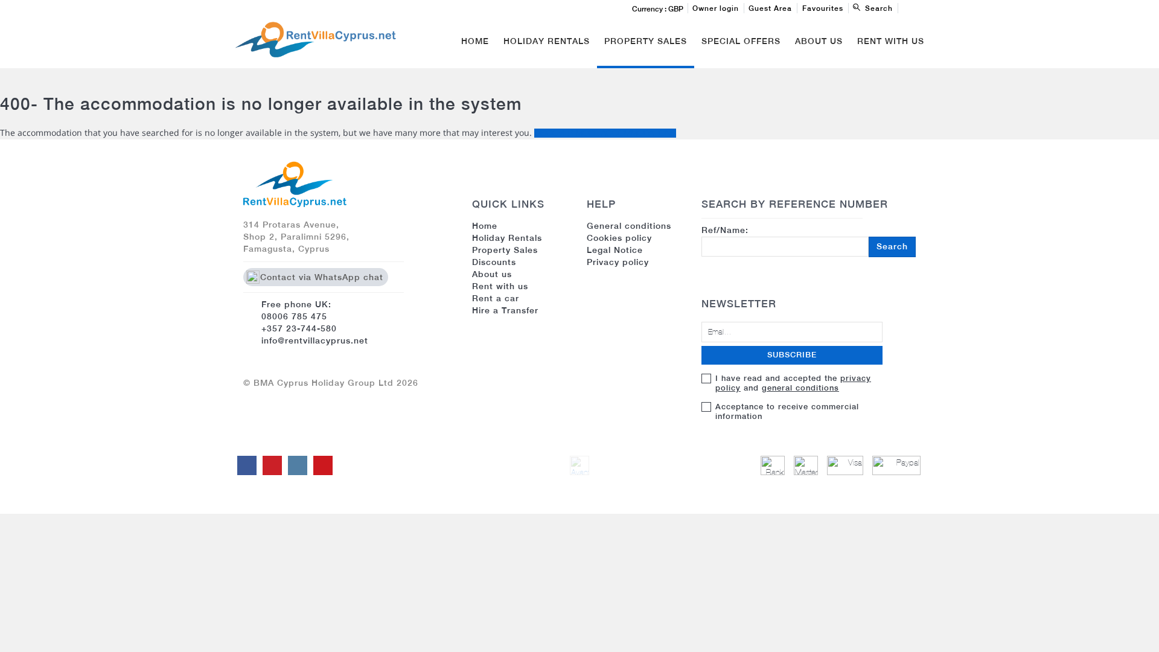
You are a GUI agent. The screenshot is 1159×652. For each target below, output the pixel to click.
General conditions (629, 226)
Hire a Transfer (505, 310)
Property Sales (645, 41)
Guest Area (770, 8)
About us (492, 274)
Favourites (822, 8)
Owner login (715, 8)
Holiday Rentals (546, 41)
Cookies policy (619, 238)
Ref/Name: (804, 238)
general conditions (800, 387)
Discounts (494, 262)
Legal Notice (615, 250)
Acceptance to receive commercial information (787, 411)
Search (892, 246)
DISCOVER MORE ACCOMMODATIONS (605, 133)
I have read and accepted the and (793, 383)
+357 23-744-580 (299, 328)
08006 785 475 (294, 316)
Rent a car (495, 298)
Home (475, 41)
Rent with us (890, 41)
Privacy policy (618, 262)
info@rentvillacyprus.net (314, 340)
